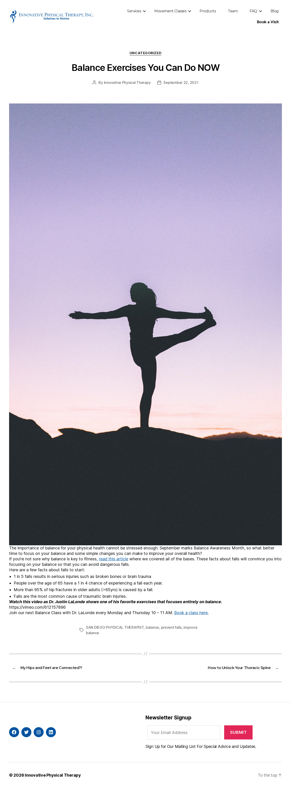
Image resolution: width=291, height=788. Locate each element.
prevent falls (171, 627)
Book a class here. (191, 612)
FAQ (253, 11)
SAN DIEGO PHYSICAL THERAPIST (115, 627)
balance (152, 627)
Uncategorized (145, 53)
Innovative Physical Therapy (127, 82)
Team (233, 11)
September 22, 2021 (180, 82)
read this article (113, 558)
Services (134, 11)
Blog (275, 11)
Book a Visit (268, 22)
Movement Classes (170, 11)
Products (208, 11)
